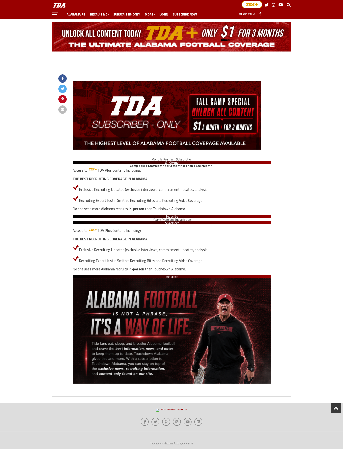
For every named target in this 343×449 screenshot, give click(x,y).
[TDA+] (252, 4)
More (149, 14)
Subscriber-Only (126, 14)
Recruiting (98, 14)
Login (163, 14)
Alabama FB (76, 14)
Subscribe (172, 216)
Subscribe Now (185, 14)
